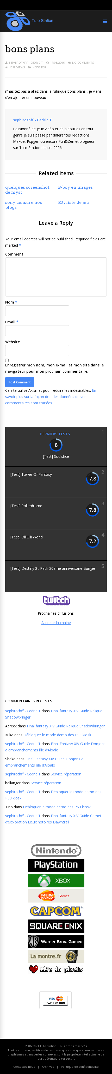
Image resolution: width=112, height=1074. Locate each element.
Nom (9, 302)
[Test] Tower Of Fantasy (31, 474)
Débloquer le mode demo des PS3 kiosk (57, 734)
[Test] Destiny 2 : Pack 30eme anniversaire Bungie (52, 568)
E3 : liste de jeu (73, 202)
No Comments (83, 62)
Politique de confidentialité (80, 1067)
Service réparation (66, 774)
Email (10, 321)
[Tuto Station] (29, 30)
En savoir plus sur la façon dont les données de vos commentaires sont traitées (50, 396)
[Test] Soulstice (56, 456)
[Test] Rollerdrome (26, 505)
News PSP (39, 67)
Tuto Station (48, 1046)
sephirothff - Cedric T (26, 62)
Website (12, 341)
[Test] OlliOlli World (26, 537)
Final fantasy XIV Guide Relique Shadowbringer (66, 725)
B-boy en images (75, 187)
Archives (48, 1067)
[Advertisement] (56, 661)
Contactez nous (24, 1067)
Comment (14, 254)
